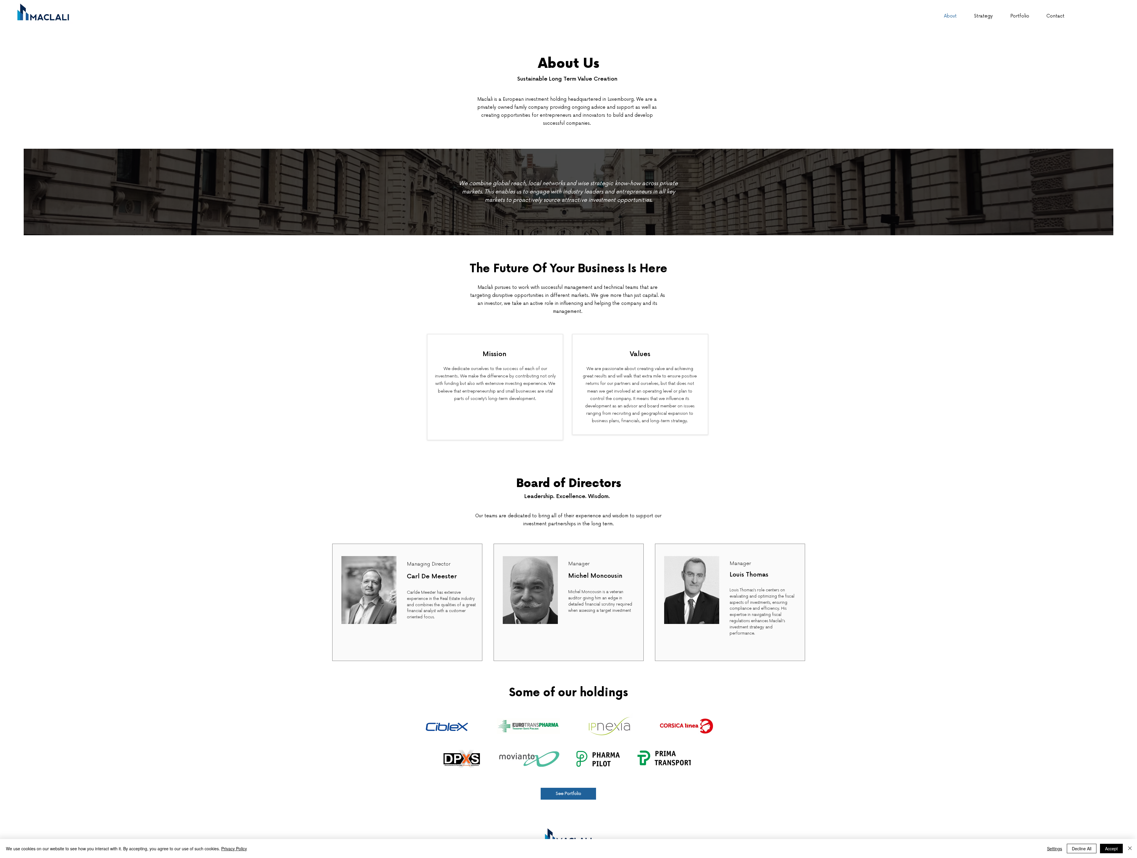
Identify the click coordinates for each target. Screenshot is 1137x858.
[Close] (1129, 848)
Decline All (1081, 848)
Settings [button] (1054, 848)
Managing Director (428, 564)
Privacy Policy (234, 848)
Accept (1111, 848)
